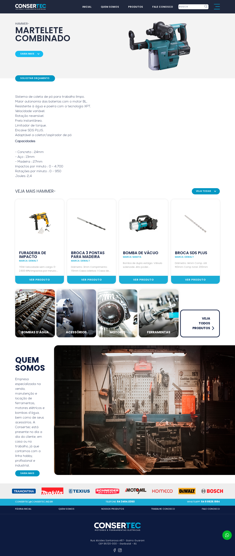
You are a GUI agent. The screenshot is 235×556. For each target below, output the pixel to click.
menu (217, 6)
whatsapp (227, 535)
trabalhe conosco (163, 508)
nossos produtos (112, 508)
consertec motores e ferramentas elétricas (30, 7)
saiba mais (27, 53)
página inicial (23, 508)
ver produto (39, 280)
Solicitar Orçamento (35, 78)
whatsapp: (203, 501)
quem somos (110, 6)
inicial (87, 6)
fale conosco (162, 6)
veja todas (203, 191)
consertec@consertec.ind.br (34, 501)
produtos (135, 6)
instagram (120, 550)
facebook (115, 550)
